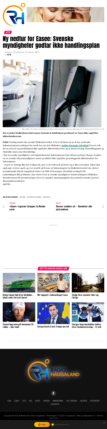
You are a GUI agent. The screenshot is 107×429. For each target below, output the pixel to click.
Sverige (47, 197)
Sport (37, 400)
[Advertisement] (53, 244)
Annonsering (58, 400)
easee (22, 197)
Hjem (9, 400)
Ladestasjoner (34, 197)
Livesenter (54, 404)
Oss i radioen (71, 400)
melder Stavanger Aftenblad (75, 145)
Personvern (95, 400)
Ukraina (46, 400)
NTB (9, 55)
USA (30, 400)
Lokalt (17, 400)
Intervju (83, 400)
